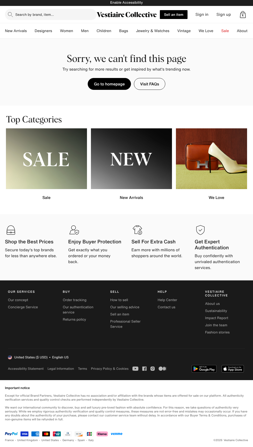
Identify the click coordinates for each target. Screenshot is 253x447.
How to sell (119, 300)
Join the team (216, 325)
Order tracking (74, 300)
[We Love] (217, 31)
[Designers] (56, 31)
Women (66, 31)
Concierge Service (23, 307)
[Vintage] (195, 31)
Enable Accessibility (126, 2)
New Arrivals (16, 31)
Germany (68, 440)
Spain (81, 440)
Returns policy (74, 319)
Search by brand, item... (34, 14)
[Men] (93, 31)
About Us (245, 31)
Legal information (60, 368)
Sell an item (173, 14)
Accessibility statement (25, 368)
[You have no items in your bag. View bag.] (242, 14)
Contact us (166, 307)
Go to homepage (109, 84)
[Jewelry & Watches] (173, 31)
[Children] (115, 31)
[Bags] (132, 31)
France (9, 440)
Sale (225, 31)
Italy (91, 440)
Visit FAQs (149, 84)
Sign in (202, 14)
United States (50, 440)
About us (212, 303)
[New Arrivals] (31, 31)
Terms (82, 368)
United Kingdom (27, 440)
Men (85, 31)
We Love (206, 31)
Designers (43, 31)
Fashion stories (217, 332)
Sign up (223, 14)
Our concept (18, 300)
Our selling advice (124, 307)
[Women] (77, 31)
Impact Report (216, 318)
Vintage (183, 31)
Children (104, 31)
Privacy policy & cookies (109, 368)
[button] (242, 14)
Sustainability (216, 310)
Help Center (167, 300)
